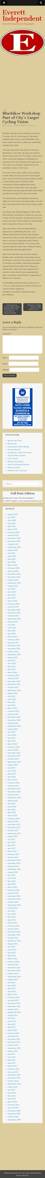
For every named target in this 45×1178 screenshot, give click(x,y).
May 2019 (12, 774)
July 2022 (11, 660)
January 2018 (13, 821)
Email (5, 364)
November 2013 (14, 971)
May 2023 (12, 631)
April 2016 (12, 884)
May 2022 (12, 666)
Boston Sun (12, 444)
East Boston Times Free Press (20, 453)
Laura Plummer (9, 125)
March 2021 (12, 708)
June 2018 (12, 807)
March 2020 (12, 744)
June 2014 (12, 950)
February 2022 (13, 675)
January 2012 (13, 1036)
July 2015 (11, 911)
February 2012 (13, 1033)
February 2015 (13, 926)
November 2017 (14, 827)
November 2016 (14, 863)
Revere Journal (14, 467)
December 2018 (14, 789)
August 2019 (13, 765)
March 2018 (12, 816)
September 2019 (14, 762)
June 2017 (12, 842)
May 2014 (12, 953)
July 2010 (11, 1090)
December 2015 (14, 896)
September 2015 (14, 905)
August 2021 (13, 693)
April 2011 (12, 1063)
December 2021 (14, 681)
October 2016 (13, 866)
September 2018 (14, 798)
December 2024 (14, 574)
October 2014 (13, 938)
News (4, 110)
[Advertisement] (22, 83)
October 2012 (13, 1009)
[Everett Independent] (22, 31)
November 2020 (14, 720)
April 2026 (12, 526)
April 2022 (12, 669)
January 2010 (13, 1108)
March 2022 (12, 672)
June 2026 (12, 520)
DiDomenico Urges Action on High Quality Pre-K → (34, 307)
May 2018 (12, 810)
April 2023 (12, 634)
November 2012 (14, 1006)
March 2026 (12, 529)
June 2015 (12, 914)
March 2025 (12, 565)
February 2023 (13, 640)
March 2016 (12, 887)
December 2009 (14, 1111)
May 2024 (12, 595)
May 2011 (11, 1060)
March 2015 (12, 923)
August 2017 (13, 836)
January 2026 (13, 535)
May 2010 (12, 1096)
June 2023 (12, 628)
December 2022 (14, 646)
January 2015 (13, 929)
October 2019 (13, 759)
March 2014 (12, 959)
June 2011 (12, 1057)
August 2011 (13, 1051)
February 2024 (13, 604)
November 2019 (14, 756)
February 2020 (13, 747)
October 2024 (13, 580)
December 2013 (14, 968)
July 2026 (11, 517)
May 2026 (12, 523)
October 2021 (13, 687)
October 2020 (13, 723)
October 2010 (13, 1081)
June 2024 (12, 592)
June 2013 (12, 986)
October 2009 (13, 1117)
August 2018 (13, 801)
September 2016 (14, 869)
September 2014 (14, 941)
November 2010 (14, 1078)
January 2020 (13, 750)
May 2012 (12, 1024)
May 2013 (12, 988)
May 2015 (12, 917)
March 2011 (12, 1066)
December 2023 (14, 610)
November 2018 (14, 792)
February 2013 (13, 997)
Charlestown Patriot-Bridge (18, 447)
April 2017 (12, 848)
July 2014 (11, 947)
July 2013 (11, 982)
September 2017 (14, 833)
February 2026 (13, 532)
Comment (6, 334)
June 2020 (12, 735)
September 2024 (14, 583)
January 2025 (13, 571)
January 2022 (13, 678)
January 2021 (13, 714)
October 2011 (13, 1045)
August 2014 (13, 944)
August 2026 (13, 514)
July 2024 (11, 589)
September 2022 (14, 654)
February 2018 (13, 819)
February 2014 (13, 962)
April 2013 (12, 991)
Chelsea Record (14, 450)
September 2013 (14, 977)
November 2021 (14, 684)
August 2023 (13, 622)
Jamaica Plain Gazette (16, 455)
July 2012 (11, 1018)
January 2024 (13, 607)
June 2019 (12, 771)
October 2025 (13, 544)
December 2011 (14, 1039)
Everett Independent (22, 15)
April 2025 (12, 562)
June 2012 (12, 1021)
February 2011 (13, 1069)
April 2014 (12, 956)
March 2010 (12, 1102)
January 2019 (13, 786)
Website (5, 370)
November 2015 (14, 899)
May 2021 (12, 702)
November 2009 (14, 1114)
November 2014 (14, 935)
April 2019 (12, 777)
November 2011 (14, 1042)
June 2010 (12, 1093)
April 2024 (12, 598)
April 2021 (12, 705)
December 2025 (14, 538)
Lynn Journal (13, 458)
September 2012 (14, 1012)
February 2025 (13, 568)
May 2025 (12, 559)
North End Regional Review (18, 464)
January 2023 (13, 643)
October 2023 (13, 616)
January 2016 (13, 893)
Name (5, 358)
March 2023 (12, 637)
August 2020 (13, 729)
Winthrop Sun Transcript (17, 470)
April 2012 (12, 1027)
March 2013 (12, 994)
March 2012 (12, 1030)
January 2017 (13, 857)
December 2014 (14, 932)
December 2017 (14, 824)
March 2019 (12, 780)
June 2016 (12, 878)
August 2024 (13, 586)
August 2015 (13, 908)
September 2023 (14, 619)
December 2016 (14, 860)
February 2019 (13, 783)
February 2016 (13, 890)
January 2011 (13, 1072)
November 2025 (14, 541)
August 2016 (13, 872)
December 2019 (14, 753)
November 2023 (14, 613)
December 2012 (14, 1003)
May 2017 (12, 845)
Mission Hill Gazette (15, 462)
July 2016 (11, 875)
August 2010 (13, 1087)
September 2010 (14, 1084)
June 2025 (12, 556)
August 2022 (13, 658)
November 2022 (14, 649)
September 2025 (14, 547)
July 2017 (11, 839)
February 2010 (13, 1105)
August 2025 (13, 550)
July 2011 (11, 1054)
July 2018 (11, 804)
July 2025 (11, 553)
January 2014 (13, 965)
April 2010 (12, 1099)
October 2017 (13, 830)
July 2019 (11, 768)
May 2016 (12, 881)
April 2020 (12, 741)
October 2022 (13, 652)
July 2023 (11, 625)
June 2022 (12, 663)
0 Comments (30, 125)
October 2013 (13, 974)
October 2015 (13, 902)
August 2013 (13, 979)
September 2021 (14, 690)
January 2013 (13, 1000)
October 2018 (13, 795)
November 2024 (14, 577)
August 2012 (13, 1015)
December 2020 (14, 717)
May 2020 (12, 738)
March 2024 (12, 601)
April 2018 (12, 812)
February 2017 (13, 854)
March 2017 (12, 851)
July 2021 (11, 696)
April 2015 (12, 920)
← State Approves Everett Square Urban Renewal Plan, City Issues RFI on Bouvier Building (12, 309)
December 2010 (14, 1075)
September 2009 (14, 1120)
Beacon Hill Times (15, 441)
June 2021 (12, 699)
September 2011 (14, 1048)
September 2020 (14, 726)
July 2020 (11, 732)
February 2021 (13, 711)
